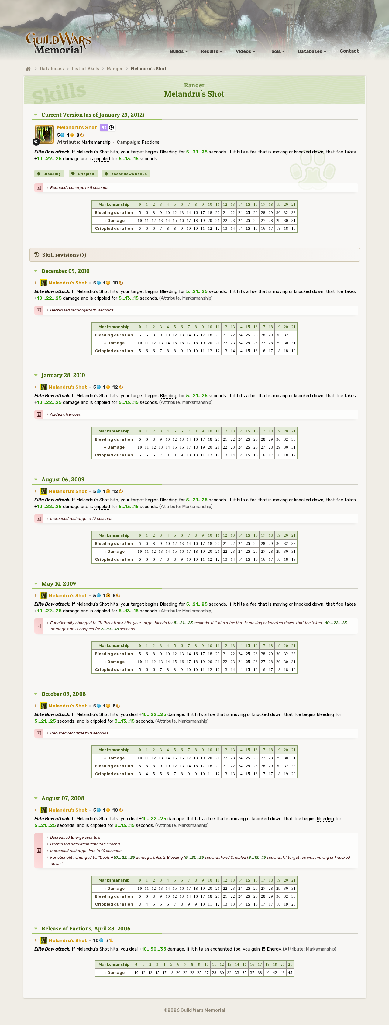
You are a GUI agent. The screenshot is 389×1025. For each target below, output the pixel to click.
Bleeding (52, 174)
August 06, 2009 (63, 479)
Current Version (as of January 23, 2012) (93, 114)
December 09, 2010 (66, 270)
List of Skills (85, 68)
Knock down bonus (128, 174)
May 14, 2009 (59, 583)
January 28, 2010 (63, 375)
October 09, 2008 (64, 693)
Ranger (115, 68)
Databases (52, 68)
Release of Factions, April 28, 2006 (86, 928)
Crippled (85, 174)
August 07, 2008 (63, 798)
